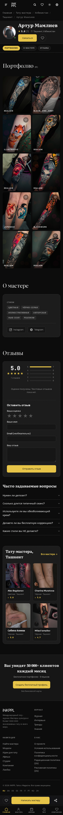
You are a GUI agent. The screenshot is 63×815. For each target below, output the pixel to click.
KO (33, 791)
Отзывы (44, 48)
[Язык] (57, 4)
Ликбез (6, 769)
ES (17, 791)
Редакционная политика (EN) (47, 762)
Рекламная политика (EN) (45, 769)
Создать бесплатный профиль (32, 684)
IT (25, 791)
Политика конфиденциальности (45, 754)
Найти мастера (10, 743)
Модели (7, 748)
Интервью (39, 720)
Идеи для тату (10, 752)
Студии (6, 761)
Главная (7, 13)
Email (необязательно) (19, 433)
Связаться (27, 38)
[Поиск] (34, 4)
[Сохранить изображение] (26, 81)
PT (29, 791)
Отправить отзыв (31, 468)
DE (13, 791)
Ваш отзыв (12, 445)
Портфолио (11, 48)
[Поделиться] (55, 800)
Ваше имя (12, 421)
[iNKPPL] (13, 4)
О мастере (29, 48)
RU (4, 791)
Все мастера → (49, 554)
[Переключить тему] (49, 4)
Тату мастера (23, 13)
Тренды (38, 724)
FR (21, 791)
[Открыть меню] (6, 4)
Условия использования (47, 748)
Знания (38, 729)
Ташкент (8, 17)
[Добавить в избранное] (42, 38)
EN (8, 791)
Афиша (6, 756)
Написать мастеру (30, 800)
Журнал (38, 716)
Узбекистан (41, 13)
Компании (8, 765)
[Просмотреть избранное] (42, 4)
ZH (37, 791)
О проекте (39, 743)
